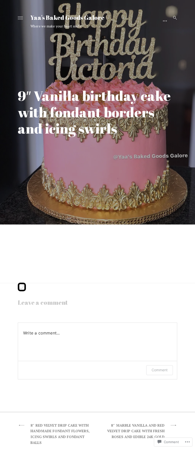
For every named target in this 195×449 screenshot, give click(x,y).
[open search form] (173, 18)
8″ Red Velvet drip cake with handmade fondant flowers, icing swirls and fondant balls (60, 434)
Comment (160, 370)
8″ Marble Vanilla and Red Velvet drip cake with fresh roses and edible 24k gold (136, 431)
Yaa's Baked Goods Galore (67, 17)
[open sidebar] (164, 20)
